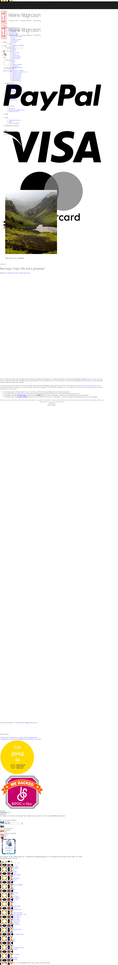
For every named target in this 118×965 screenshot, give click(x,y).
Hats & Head (15, 52)
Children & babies (17, 64)
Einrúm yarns (12, 88)
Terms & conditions (14, 123)
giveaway (32, 722)
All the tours (12, 108)
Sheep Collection (16, 80)
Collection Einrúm (17, 77)
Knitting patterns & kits (12, 28)
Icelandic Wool (9, 83)
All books (11, 97)
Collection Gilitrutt (17, 73)
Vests (13, 47)
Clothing (11, 44)
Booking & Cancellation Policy (17, 110)
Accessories (12, 51)
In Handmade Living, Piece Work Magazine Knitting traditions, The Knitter (20, 739)
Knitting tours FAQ (14, 111)
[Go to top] (0, 860)
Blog (6, 114)
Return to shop (7, 71)
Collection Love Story (18, 70)
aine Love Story (95, 385)
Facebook (88, 380)
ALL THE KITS (12, 32)
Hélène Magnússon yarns (15, 87)
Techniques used (13, 35)
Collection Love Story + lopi (19, 72)
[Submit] (4, 865)
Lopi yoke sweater (17, 36)
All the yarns (12, 86)
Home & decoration (17, 67)
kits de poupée (83, 385)
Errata (10, 121)
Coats (13, 48)
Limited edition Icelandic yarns (17, 91)
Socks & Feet (15, 58)
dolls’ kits (92, 379)
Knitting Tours (9, 106)
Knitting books (12, 98)
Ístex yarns (11, 90)
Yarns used (12, 69)
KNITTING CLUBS (13, 33)
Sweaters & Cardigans (18, 45)
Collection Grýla (16, 75)
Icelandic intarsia (16, 39)
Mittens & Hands (16, 57)
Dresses (14, 49)
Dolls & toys (15, 41)
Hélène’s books (13, 99)
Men (13, 63)
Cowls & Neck (16, 55)
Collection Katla (16, 76)
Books (7, 94)
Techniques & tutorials (14, 120)
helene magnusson (25, 273)
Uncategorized (3, 264)
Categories (12, 60)
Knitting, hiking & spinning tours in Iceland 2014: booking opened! (18, 737)
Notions (7, 102)
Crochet (14, 42)
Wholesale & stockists (12, 126)
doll (36, 722)
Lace (13, 38)
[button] (5, 42)
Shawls (14, 54)
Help (6, 118)
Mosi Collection (16, 79)
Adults (13, 61)
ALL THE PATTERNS (14, 30)
